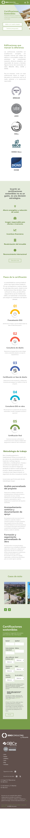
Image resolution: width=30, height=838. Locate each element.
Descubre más (15, 260)
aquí (26, 800)
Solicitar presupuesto (12, 29)
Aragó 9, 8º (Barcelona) (8, 780)
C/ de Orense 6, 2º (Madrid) (8, 786)
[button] (5, 609)
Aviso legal (4, 805)
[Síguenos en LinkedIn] (15, 771)
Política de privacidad (14, 805)
